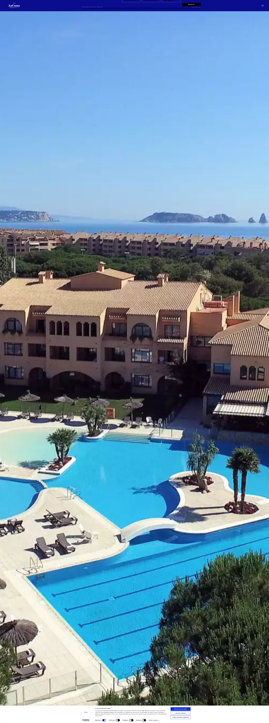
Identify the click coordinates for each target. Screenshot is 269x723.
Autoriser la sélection (180, 713)
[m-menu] (263, 5)
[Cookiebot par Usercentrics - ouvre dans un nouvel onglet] (86, 720)
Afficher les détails (153, 720)
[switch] (118, 720)
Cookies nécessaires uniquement (180, 717)
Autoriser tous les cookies (180, 709)
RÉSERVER (191, 4)
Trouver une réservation (195, 7)
